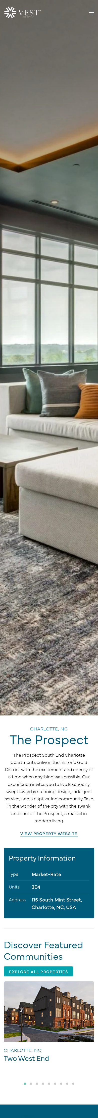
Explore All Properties (38, 971)
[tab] (25, 1084)
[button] (91, 12)
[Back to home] (22, 12)
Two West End (26, 1058)
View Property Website (49, 833)
